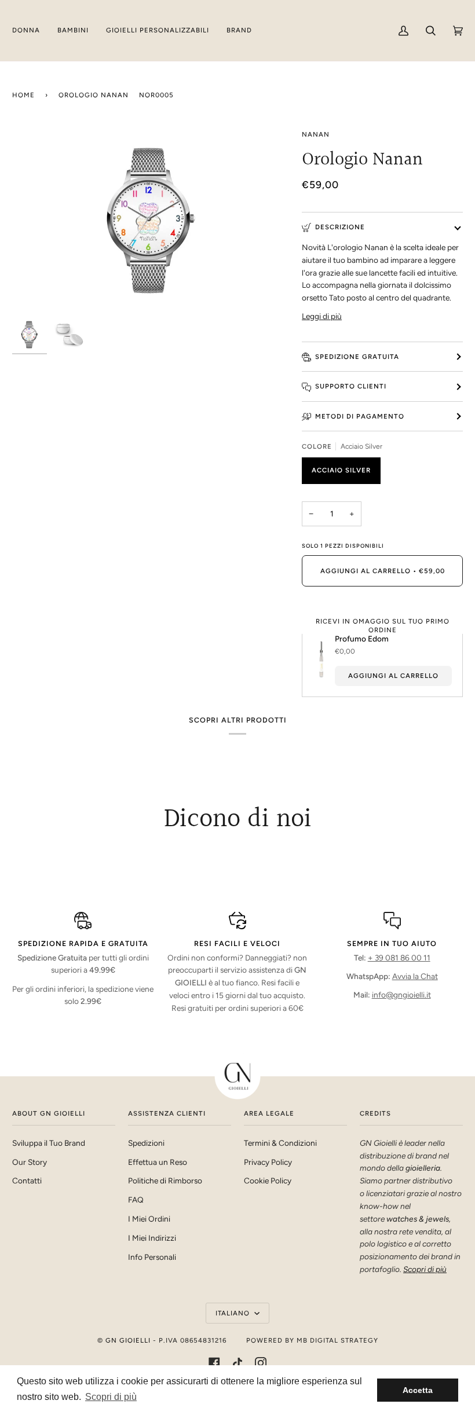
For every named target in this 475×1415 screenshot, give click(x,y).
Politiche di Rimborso (165, 1180)
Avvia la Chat (415, 976)
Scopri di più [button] (111, 1397)
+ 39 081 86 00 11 (399, 957)
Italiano (233, 1313)
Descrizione (340, 227)
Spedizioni (146, 1143)
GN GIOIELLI (128, 1340)
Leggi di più (322, 316)
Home (23, 95)
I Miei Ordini (149, 1218)
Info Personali (152, 1257)
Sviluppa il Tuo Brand (48, 1143)
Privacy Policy (268, 1162)
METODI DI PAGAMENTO (359, 416)
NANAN (316, 134)
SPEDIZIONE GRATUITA (357, 357)
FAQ (136, 1199)
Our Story (29, 1162)
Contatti (27, 1180)
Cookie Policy (267, 1180)
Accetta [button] (418, 1390)
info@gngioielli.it (401, 994)
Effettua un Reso (157, 1162)
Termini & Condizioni (280, 1143)
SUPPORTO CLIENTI (350, 386)
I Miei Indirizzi (152, 1237)
